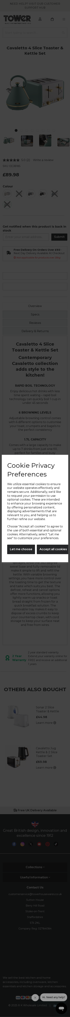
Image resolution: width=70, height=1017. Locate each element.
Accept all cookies (53, 549)
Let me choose (21, 549)
